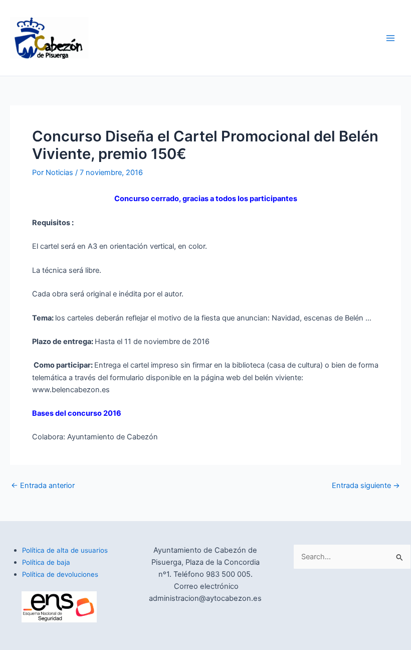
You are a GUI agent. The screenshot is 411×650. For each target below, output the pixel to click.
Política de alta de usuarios (65, 550)
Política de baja (46, 562)
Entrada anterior (43, 486)
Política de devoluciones (60, 574)
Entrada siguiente (366, 486)
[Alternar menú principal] (390, 38)
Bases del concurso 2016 (76, 413)
